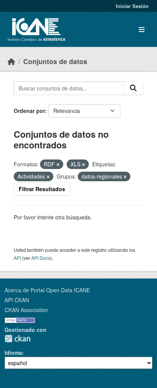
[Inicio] (11, 61)
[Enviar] (133, 88)
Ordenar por (29, 110)
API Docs (40, 257)
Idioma (13, 352)
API (17, 257)
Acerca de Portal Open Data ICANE (47, 290)
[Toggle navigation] (141, 29)
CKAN (17, 339)
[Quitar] (57, 164)
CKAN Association (26, 310)
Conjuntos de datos (55, 61)
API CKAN (17, 300)
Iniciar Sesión (132, 6)
